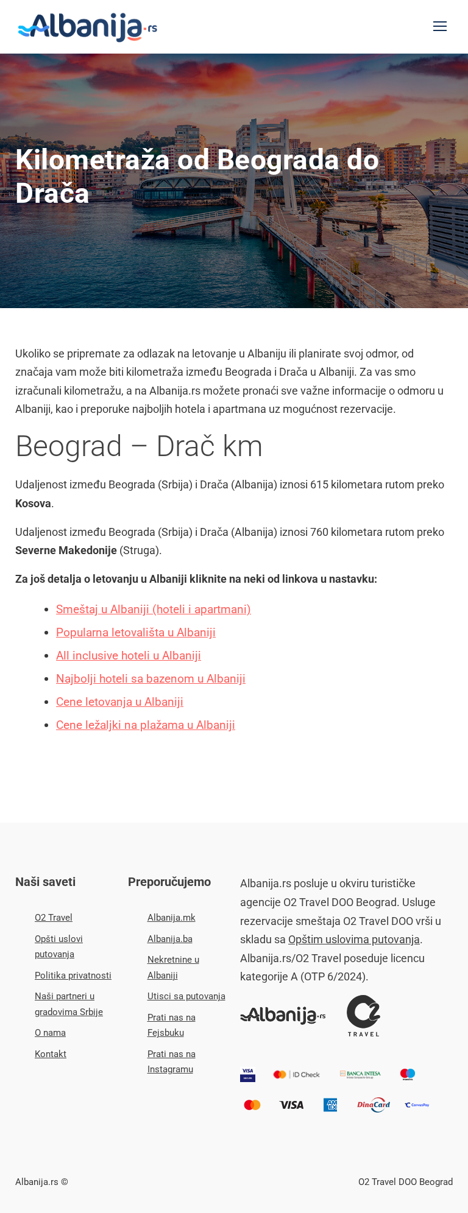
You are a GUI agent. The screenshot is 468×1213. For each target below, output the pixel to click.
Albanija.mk (171, 917)
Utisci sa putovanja (186, 996)
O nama (50, 1032)
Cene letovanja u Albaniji (119, 702)
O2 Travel (54, 917)
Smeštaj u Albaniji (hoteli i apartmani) (153, 609)
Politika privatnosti (73, 975)
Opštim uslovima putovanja (354, 939)
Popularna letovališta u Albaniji (136, 632)
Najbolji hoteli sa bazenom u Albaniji (151, 679)
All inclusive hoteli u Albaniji (128, 656)
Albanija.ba (170, 938)
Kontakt (50, 1054)
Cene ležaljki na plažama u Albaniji (145, 725)
